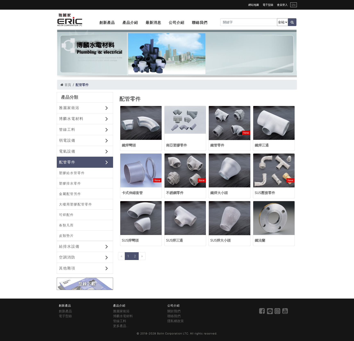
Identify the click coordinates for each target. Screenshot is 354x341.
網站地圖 (253, 4)
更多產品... (121, 326)
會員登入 (282, 4)
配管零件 (67, 162)
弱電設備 (67, 140)
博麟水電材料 (71, 118)
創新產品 (107, 22)
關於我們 (173, 311)
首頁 (68, 85)
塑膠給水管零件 (72, 173)
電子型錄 (268, 4)
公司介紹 (176, 22)
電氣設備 (67, 151)
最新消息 (153, 22)
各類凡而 (66, 225)
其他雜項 (67, 268)
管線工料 (67, 129)
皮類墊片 (66, 235)
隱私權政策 (175, 321)
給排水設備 (69, 246)
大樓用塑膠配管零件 (75, 204)
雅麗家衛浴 (69, 107)
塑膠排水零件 (70, 183)
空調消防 (67, 257)
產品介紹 (130, 22)
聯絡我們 (200, 22)
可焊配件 (66, 214)
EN (293, 5)
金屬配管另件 (70, 194)
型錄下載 (87, 284)
